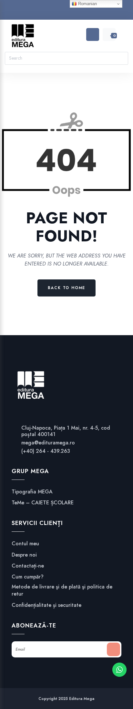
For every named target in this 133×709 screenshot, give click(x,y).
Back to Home (67, 288)
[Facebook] (54, 11)
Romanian (87, 3)
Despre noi (24, 554)
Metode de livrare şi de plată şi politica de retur (62, 590)
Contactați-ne (28, 565)
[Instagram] (66, 11)
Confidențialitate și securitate (46, 605)
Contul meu (25, 543)
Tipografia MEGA (32, 491)
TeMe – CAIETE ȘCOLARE (43, 502)
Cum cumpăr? (28, 576)
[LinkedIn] (79, 11)
